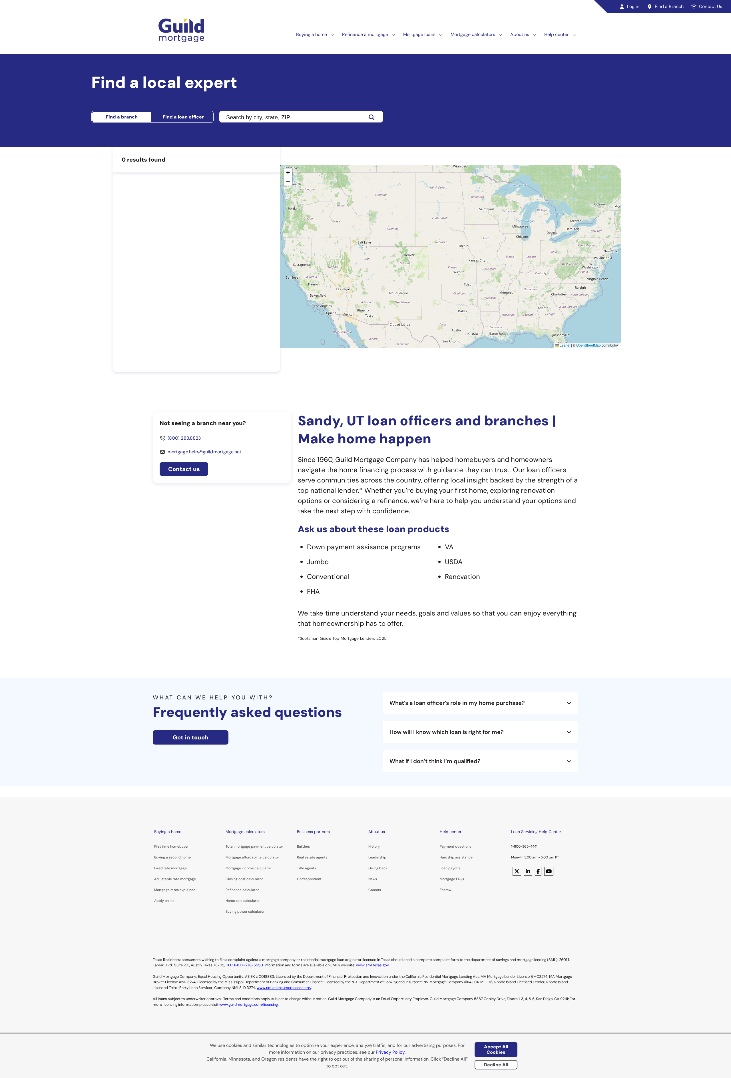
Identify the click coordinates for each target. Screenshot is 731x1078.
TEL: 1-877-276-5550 (244, 965)
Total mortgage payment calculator (254, 846)
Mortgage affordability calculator (252, 857)
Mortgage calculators (473, 34)
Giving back (377, 868)
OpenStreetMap (588, 345)
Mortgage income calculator (248, 868)
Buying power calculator (245, 911)
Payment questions (455, 846)
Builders (303, 846)
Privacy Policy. (390, 1052)
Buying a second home (172, 857)
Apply (159, 900)
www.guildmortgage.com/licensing (248, 1004)
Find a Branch (669, 6)
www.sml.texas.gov (372, 965)
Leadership (377, 857)
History (374, 846)
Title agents (306, 868)
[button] (288, 172)
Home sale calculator (243, 900)
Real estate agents (312, 857)
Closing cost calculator (244, 879)
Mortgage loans (419, 34)
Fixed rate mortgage (170, 868)
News (372, 879)
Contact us (184, 469)
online (169, 900)
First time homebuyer (171, 846)
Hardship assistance (456, 857)
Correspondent (309, 879)
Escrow (445, 890)
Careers (374, 890)
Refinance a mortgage (365, 34)
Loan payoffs (450, 868)
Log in (633, 6)
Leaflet (564, 345)
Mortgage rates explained (175, 890)
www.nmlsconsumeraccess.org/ (284, 987)
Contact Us (710, 6)
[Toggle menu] (332, 34)
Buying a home (311, 34)
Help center (556, 34)
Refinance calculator (242, 890)
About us (519, 34)
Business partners (313, 831)
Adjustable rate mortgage (175, 879)
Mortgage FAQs (452, 879)
